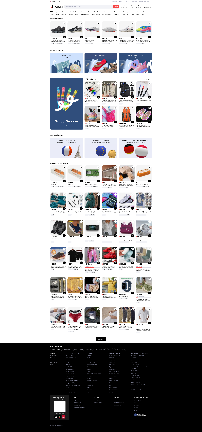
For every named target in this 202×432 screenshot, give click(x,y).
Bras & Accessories (92, 364)
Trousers (68, 362)
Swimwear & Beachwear (72, 392)
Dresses (68, 360)
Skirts (88, 357)
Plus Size (52, 357)
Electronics (64, 11)
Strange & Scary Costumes (138, 384)
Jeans (89, 369)
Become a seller (98, 400)
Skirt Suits (133, 373)
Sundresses (112, 360)
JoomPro (136, 407)
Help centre (114, 1)
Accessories (53, 355)
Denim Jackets (135, 375)
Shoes (105, 11)
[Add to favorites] (64, 23)
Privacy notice (77, 402)
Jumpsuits (112, 392)
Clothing (52, 353)
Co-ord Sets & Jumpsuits (72, 380)
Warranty (128, 1)
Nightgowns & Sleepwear (137, 355)
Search (116, 6)
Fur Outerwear (113, 387)
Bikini (88, 387)
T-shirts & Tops (69, 355)
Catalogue (134, 1)
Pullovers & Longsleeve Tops (73, 385)
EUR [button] (59, 1)
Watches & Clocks (141, 11)
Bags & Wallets (54, 362)
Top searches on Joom (144, 1)
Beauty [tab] (110, 349)
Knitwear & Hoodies (71, 357)
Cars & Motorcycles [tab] (100, 349)
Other (51, 364)
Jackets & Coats (70, 369)
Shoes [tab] (116, 349)
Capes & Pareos (135, 364)
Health (76, 14)
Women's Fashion (113, 11)
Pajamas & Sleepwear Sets (94, 373)
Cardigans (90, 385)
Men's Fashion (97, 11)
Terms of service (98, 402)
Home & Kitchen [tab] (78, 349)
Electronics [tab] (89, 349)
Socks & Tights (69, 378)
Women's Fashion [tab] (56, 349)
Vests (132, 386)
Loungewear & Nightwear (72, 383)
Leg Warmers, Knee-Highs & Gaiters (140, 353)
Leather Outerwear (136, 380)
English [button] (53, 1)
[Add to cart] (64, 37)
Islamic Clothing (113, 389)
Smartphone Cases (86, 11)
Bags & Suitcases (106, 14)
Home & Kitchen (85, 14)
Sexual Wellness (96, 14)
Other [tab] (123, 349)
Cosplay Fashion (70, 373)
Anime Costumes (113, 380)
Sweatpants (112, 362)
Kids (143, 14)
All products (147, 19)
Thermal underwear (136, 389)
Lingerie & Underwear (71, 376)
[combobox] (88, 7)
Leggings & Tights (114, 371)
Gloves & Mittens (135, 377)
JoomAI (135, 410)
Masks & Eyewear (135, 382)
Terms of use (77, 405)
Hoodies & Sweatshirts (71, 367)
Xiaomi (52, 14)
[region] (101, 33)
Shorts (89, 376)
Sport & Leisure (131, 11)
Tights (111, 367)
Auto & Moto (126, 14)
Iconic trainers (56, 19)
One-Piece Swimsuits (114, 376)
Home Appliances (74, 11)
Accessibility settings (79, 407)
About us (116, 400)
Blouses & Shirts (70, 371)
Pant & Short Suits (92, 380)
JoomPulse (136, 405)
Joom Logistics (137, 400)
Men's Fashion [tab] (67, 349)
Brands (122, 11)
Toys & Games (135, 14)
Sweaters (89, 360)
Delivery (121, 1)
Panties (111, 378)
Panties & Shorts (135, 370)
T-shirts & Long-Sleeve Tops (73, 353)
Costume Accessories (114, 353)
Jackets (89, 355)
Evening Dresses (91, 367)
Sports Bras (134, 360)
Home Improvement (61, 14)
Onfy (135, 402)
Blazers (111, 385)
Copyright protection (119, 402)
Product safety (117, 405)
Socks (67, 387)
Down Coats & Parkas (114, 355)
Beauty (71, 14)
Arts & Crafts (117, 14)
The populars (90, 79)
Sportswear (68, 389)
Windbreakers (112, 369)
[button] (56, 417)
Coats (88, 392)
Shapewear (134, 357)
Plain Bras (111, 357)
